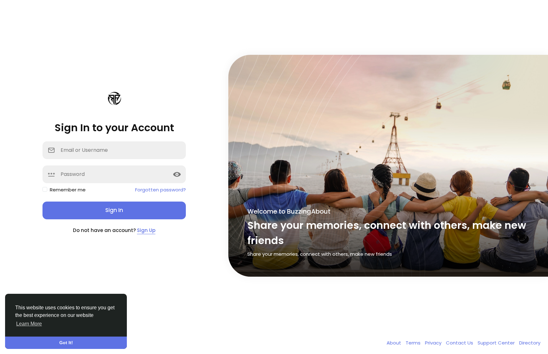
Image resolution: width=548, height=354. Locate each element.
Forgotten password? (160, 189)
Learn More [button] (29, 323)
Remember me (68, 189)
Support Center (497, 342)
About (394, 342)
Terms (414, 342)
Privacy (434, 342)
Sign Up (146, 230)
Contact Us (460, 342)
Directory (529, 342)
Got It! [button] (66, 342)
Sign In (114, 210)
